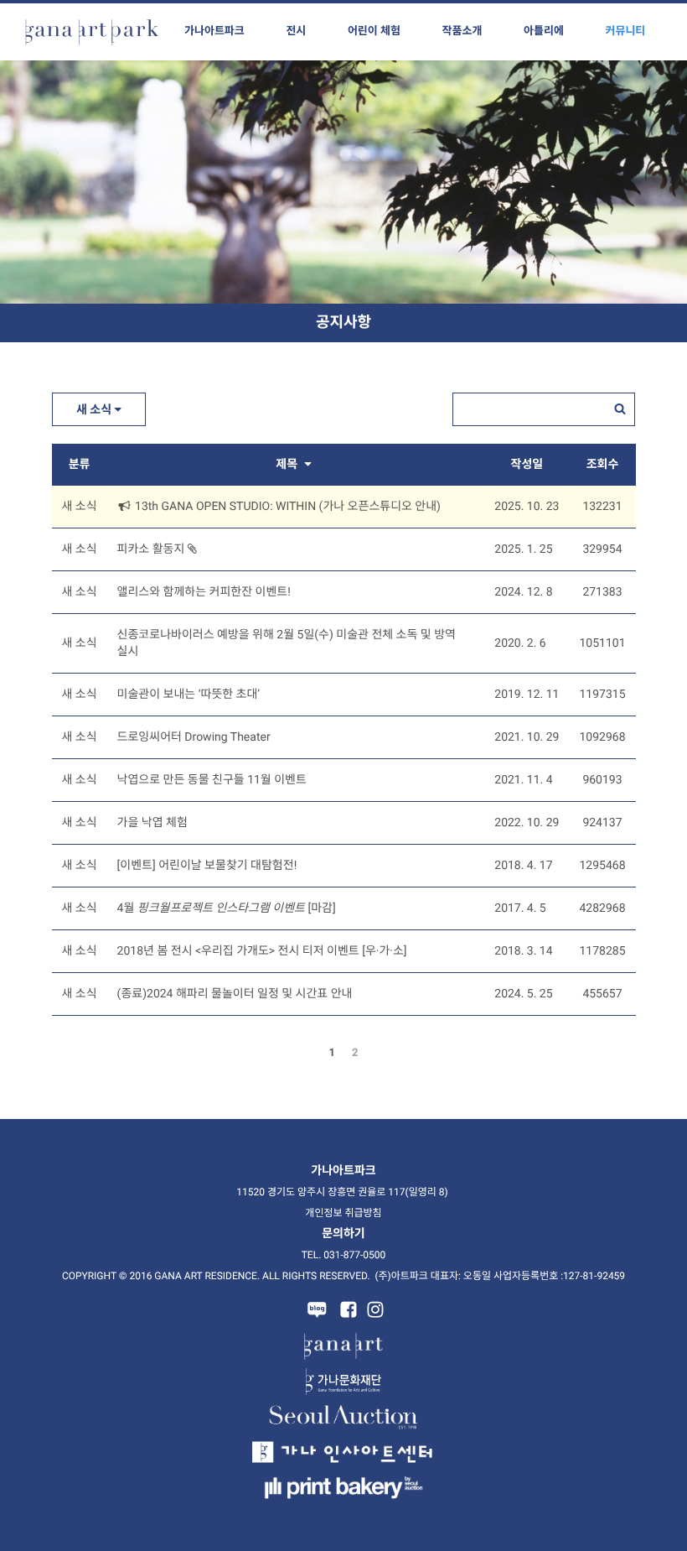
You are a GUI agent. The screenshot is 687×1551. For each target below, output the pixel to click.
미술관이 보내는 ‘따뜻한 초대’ (189, 694)
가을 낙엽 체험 (152, 823)
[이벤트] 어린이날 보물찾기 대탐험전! (207, 865)
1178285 (602, 951)
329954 (602, 549)
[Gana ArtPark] (92, 31)
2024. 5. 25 (523, 994)
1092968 (602, 737)
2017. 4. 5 (519, 908)
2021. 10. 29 (526, 737)
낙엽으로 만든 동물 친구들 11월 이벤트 (212, 780)
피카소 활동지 (152, 549)
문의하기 (343, 1234)
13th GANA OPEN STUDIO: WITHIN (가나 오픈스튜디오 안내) (286, 506)
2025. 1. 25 (523, 549)
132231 (602, 506)
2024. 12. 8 (523, 592)
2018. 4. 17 (523, 865)
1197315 (602, 694)
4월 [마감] (226, 908)
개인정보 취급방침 (343, 1213)
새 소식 (95, 410)
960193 (602, 780)
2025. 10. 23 (526, 506)
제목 (288, 464)
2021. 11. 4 (523, 780)
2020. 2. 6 (519, 643)
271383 (602, 592)
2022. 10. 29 (526, 823)
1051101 (602, 643)
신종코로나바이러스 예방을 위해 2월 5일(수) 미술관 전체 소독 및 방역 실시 (286, 643)
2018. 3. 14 (523, 951)
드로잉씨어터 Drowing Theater (194, 737)
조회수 (602, 464)
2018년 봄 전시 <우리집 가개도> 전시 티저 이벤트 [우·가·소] (262, 951)
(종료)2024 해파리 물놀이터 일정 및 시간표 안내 (235, 994)
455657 (602, 994)
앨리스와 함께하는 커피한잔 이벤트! (204, 592)
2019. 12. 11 (526, 694)
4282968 (602, 908)
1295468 (602, 865)
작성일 (527, 464)
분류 (79, 464)
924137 (602, 823)
